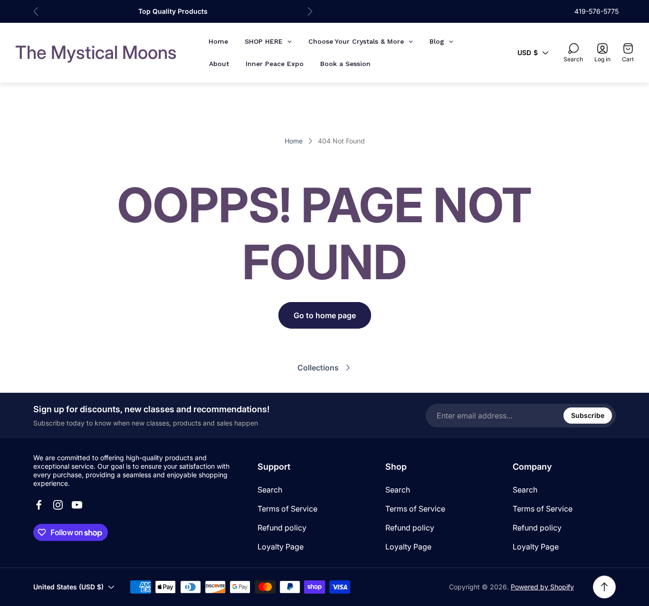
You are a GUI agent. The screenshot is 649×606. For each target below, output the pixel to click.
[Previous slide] (36, 11)
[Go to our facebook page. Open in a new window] (39, 505)
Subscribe (587, 415)
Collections (318, 367)
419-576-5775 (596, 11)
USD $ (527, 52)
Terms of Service (287, 508)
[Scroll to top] (604, 587)
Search (270, 489)
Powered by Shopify (542, 587)
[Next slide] (309, 11)
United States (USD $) (68, 587)
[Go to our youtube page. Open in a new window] (77, 505)
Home (294, 141)
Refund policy (282, 527)
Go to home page (325, 315)
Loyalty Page (281, 546)
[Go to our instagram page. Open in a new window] (58, 505)
